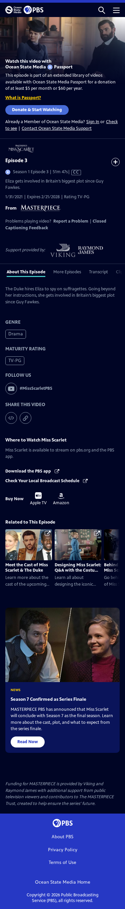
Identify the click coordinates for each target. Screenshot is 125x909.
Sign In (92, 121)
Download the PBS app (28, 471)
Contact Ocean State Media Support (57, 128)
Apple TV (38, 499)
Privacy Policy (62, 850)
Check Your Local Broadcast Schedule (42, 481)
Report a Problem (70, 221)
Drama (15, 334)
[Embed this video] (11, 418)
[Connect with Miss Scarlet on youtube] (11, 388)
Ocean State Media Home (62, 882)
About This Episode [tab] (26, 272)
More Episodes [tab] (67, 272)
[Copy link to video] (25, 418)
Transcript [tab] (98, 272)
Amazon (61, 499)
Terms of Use (62, 862)
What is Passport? (23, 97)
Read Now (27, 741)
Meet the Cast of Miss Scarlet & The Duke (26, 567)
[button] (102, 10)
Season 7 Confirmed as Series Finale (48, 699)
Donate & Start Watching (37, 109)
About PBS (62, 837)
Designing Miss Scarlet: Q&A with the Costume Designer (78, 570)
